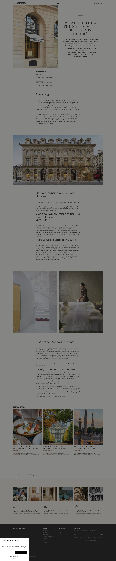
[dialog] (14, 549)
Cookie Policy (13, 558)
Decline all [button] (7, 552)
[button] (14, 556)
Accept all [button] (21, 552)
